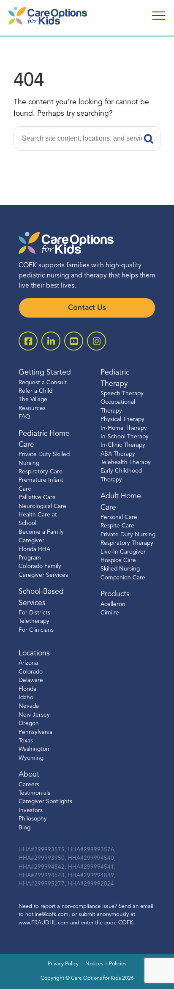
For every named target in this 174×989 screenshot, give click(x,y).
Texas (26, 741)
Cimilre (110, 613)
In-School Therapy (125, 437)
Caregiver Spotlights (45, 801)
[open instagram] (96, 340)
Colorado (31, 672)
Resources (32, 408)
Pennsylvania (35, 732)
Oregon (29, 723)
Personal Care (119, 517)
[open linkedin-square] (50, 340)
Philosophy (33, 819)
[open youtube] (73, 340)
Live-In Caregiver (123, 552)
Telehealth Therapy (126, 462)
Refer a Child (35, 391)
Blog (24, 828)
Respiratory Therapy (127, 543)
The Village (33, 399)
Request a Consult (43, 383)
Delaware (31, 680)
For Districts (34, 613)
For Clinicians (36, 630)
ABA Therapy (118, 454)
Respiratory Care (41, 472)
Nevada (29, 706)
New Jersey (34, 715)
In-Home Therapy (124, 428)
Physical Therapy (122, 419)
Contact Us (87, 308)
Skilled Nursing (120, 569)
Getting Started (45, 372)
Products (115, 594)
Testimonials (34, 793)
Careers (29, 785)
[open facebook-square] (28, 340)
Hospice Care (118, 560)
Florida (27, 689)
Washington (34, 749)
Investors (31, 810)
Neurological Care (42, 506)
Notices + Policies (105, 964)
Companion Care (123, 578)
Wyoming (31, 758)
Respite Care (117, 526)
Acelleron (113, 604)
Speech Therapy (122, 394)
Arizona (28, 663)
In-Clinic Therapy (123, 445)
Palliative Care (37, 497)
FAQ (24, 417)
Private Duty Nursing (128, 535)
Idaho (26, 698)
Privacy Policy (63, 964)
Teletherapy (34, 621)
